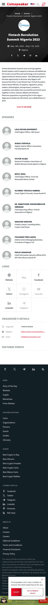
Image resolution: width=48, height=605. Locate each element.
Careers (6, 536)
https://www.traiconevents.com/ (33, 332)
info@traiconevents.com (31, 337)
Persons (6, 427)
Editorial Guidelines (11, 540)
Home (17, 13)
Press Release (9, 403)
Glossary (6, 440)
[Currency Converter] (43, 4)
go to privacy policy (32, 592)
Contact (6, 532)
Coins (5, 418)
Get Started (43, 600)
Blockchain (7, 399)
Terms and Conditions (12, 545)
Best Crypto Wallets (11, 476)
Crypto (6, 394)
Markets (6, 390)
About (5, 527)
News (5, 380)
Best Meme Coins (10, 472)
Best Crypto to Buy (11, 454)
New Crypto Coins (11, 467)
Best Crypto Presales (12, 463)
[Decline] (42, 579)
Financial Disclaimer (11, 549)
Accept (16, 592)
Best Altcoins (8, 459)
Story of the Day (10, 386)
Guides (6, 435)
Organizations (9, 422)
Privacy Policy (9, 553)
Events (27, 13)
